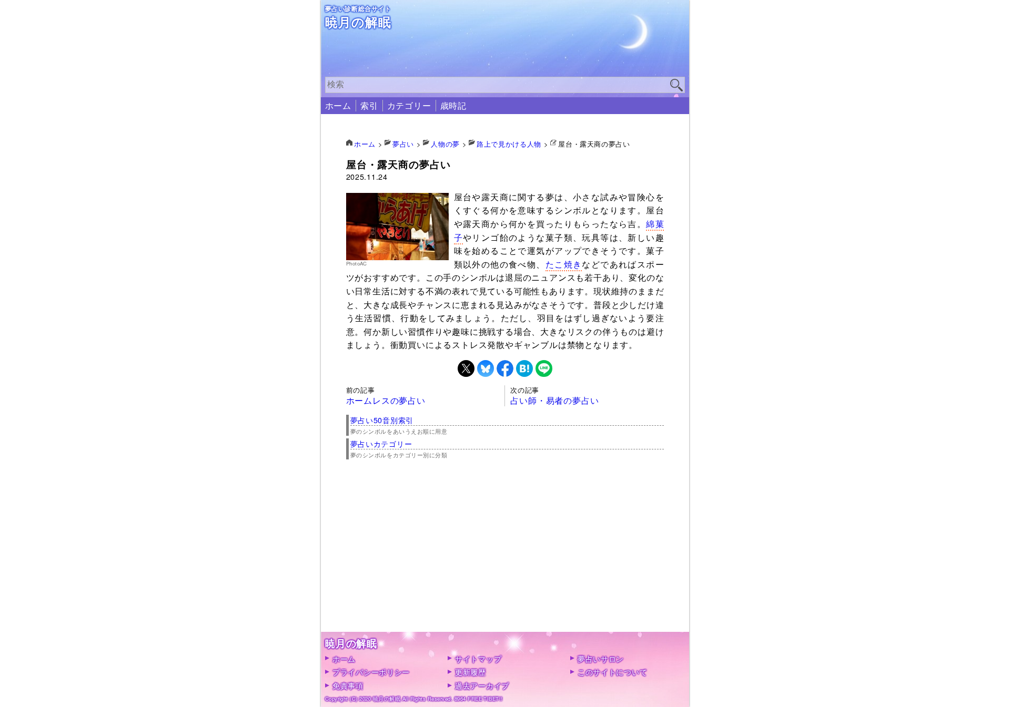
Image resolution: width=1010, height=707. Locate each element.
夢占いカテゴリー (381, 443)
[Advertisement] (505, 558)
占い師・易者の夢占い (554, 400)
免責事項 (347, 685)
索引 (369, 105)
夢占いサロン (601, 658)
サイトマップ (478, 658)
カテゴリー (409, 105)
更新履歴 (470, 671)
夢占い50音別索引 (381, 419)
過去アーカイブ (482, 685)
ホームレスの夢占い (386, 400)
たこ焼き (564, 264)
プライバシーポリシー (371, 671)
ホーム (338, 105)
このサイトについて (612, 671)
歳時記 (453, 105)
